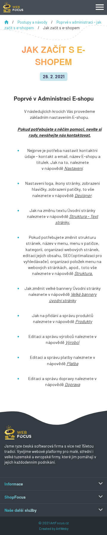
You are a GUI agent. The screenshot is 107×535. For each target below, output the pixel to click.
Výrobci (72, 342)
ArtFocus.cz (59, 523)
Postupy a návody (33, 22)
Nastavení (73, 168)
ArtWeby (62, 528)
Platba (72, 363)
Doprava (72, 384)
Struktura (83, 273)
